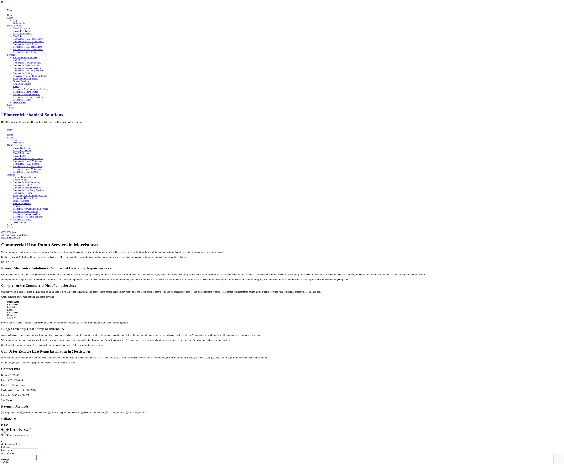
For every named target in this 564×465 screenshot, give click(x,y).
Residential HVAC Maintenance (28, 49)
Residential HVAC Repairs (25, 52)
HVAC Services (14, 25)
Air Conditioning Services (25, 57)
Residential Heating (22, 99)
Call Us (5, 237)
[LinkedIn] (2, 425)
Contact (10, 107)
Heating (16, 86)
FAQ (9, 105)
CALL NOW (7, 262)
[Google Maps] (7, 425)
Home (10, 15)
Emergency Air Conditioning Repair (30, 76)
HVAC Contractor (21, 28)
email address (7, 453)
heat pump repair (149, 257)
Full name (5, 447)
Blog (15, 20)
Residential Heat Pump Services (28, 97)
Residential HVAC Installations (27, 47)
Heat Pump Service (22, 84)
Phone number (8, 450)
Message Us (14, 237)
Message (5, 459)
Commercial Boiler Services (26, 65)
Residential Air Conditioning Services (30, 89)
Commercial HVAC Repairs (26, 44)
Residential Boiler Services (25, 92)
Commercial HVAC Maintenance (28, 41)
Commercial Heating (22, 73)
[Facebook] (4, 425)
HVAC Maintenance (22, 33)
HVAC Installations (22, 31)
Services (11, 54)
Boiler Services (20, 60)
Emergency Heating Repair (25, 78)
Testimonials (19, 23)
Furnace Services (21, 81)
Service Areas (19, 102)
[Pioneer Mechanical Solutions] (32, 114)
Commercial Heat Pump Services (28, 70)
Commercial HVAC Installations (28, 39)
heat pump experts (124, 252)
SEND (5, 462)
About (10, 17)
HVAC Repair (19, 36)
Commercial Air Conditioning (27, 62)
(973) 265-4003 (8, 232)
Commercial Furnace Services (27, 68)
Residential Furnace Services (26, 94)
